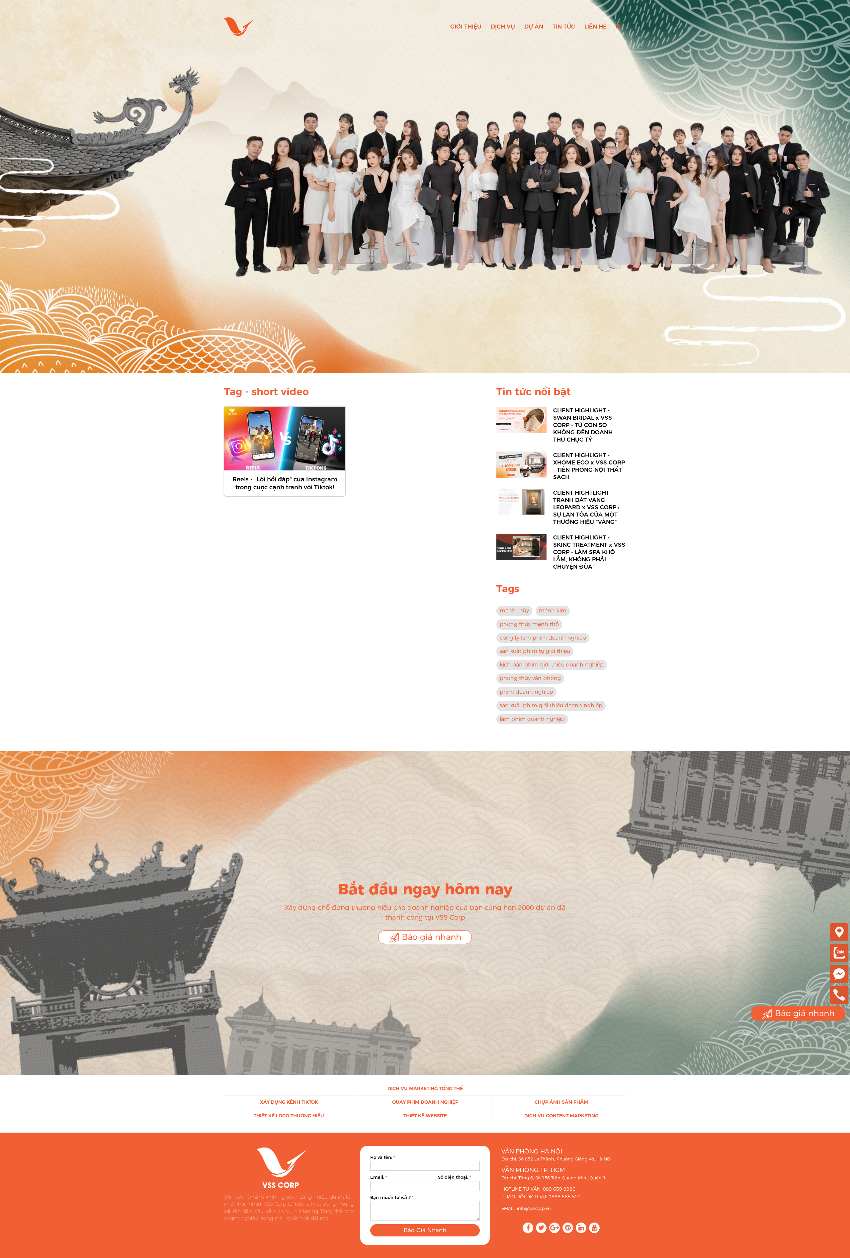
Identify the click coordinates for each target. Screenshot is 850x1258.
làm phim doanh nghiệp (532, 719)
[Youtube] (594, 1228)
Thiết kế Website (425, 1116)
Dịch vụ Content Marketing (561, 1116)
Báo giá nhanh (430, 937)
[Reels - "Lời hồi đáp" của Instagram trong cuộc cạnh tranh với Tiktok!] (284, 438)
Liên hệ (595, 26)
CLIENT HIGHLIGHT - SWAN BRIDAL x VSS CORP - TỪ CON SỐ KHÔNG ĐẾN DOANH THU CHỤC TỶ (583, 425)
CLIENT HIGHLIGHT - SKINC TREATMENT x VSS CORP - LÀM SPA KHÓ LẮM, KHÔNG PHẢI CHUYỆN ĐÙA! (589, 552)
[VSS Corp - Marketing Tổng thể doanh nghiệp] (239, 26)
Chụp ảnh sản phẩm (561, 1102)
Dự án (533, 26)
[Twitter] (541, 1228)
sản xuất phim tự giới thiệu (535, 651)
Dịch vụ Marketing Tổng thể (425, 1088)
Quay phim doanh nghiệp (425, 1102)
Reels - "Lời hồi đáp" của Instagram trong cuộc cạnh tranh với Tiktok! (284, 483)
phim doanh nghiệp (526, 692)
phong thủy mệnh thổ (529, 624)
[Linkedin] (581, 1228)
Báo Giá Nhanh (425, 1230)
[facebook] (839, 973)
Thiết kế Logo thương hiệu (289, 1116)
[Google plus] (554, 1228)
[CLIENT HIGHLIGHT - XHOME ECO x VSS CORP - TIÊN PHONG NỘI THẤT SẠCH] (521, 465)
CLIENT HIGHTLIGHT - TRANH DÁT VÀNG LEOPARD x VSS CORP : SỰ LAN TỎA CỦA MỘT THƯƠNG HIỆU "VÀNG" (586, 507)
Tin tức (563, 26)
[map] (839, 932)
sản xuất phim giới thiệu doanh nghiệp (551, 705)
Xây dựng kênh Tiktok (289, 1102)
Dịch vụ (503, 26)
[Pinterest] (567, 1228)
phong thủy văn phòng (530, 678)
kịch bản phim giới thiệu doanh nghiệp (552, 665)
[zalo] (839, 952)
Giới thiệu (465, 26)
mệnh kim (552, 610)
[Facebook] (528, 1228)
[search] (618, 26)
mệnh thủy (514, 610)
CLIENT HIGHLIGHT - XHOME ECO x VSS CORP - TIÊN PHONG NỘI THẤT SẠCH (589, 466)
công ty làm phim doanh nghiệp (543, 638)
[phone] (839, 994)
